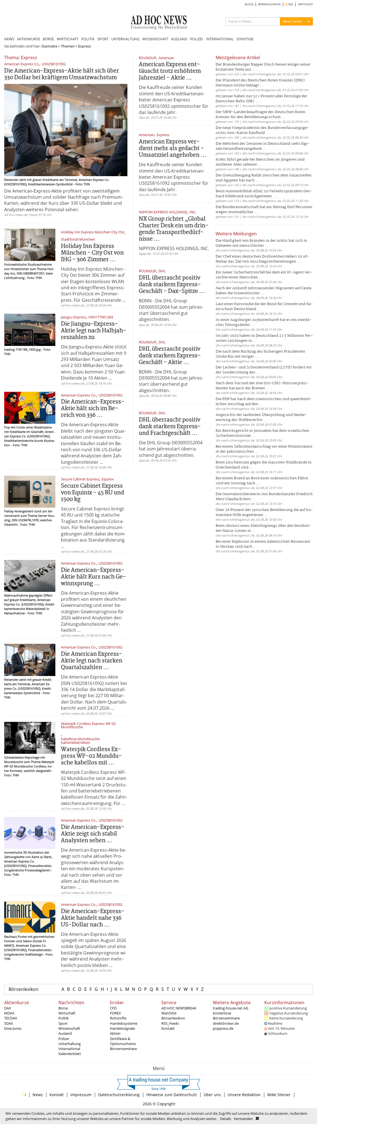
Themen (68, 46)
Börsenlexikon (23, 989)
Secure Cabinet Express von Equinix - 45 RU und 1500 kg (92, 493)
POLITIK (88, 38)
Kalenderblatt (69, 1053)
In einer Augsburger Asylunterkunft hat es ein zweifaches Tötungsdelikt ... (263, 322)
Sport (63, 1023)
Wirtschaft (66, 1013)
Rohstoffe (118, 1018)
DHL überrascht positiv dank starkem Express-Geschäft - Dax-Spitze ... (172, 284)
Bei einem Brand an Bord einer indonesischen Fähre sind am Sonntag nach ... (262, 480)
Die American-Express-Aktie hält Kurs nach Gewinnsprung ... (93, 577)
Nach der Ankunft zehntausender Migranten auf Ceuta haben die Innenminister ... (263, 290)
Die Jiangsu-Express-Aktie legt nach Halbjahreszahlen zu (93, 331)
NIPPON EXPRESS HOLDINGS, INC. (174, 248)
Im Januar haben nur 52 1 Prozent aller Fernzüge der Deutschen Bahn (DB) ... (261, 98)
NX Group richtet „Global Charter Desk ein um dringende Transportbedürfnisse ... (174, 229)
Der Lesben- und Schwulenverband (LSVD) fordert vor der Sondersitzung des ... (264, 370)
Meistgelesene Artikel (238, 57)
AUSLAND (179, 38)
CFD (113, 1008)
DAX (7, 1008)
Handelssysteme (123, 1023)
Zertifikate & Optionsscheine (123, 1041)
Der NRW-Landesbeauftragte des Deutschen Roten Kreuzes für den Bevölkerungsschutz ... (260, 114)
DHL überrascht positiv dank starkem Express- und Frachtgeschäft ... (170, 426)
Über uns (212, 1094)
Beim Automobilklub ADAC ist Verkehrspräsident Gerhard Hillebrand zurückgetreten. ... (264, 193)
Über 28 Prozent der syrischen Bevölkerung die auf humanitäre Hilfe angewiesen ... (264, 512)
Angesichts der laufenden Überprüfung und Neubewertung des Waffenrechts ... (261, 417)
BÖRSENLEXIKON (269, 4)
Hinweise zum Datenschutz (171, 1094)
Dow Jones (12, 1028)
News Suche (292, 21)
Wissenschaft (69, 1028)
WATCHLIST (305, 4)
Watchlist (169, 1013)
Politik (63, 1018)
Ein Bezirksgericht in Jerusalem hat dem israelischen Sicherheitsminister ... (262, 433)
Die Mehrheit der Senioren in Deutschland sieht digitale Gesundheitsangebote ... (263, 146)
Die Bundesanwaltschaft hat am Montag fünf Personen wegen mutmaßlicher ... (264, 209)
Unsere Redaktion (244, 1094)
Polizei (63, 1038)
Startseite (49, 46)
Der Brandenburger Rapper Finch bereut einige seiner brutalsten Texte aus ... (263, 67)
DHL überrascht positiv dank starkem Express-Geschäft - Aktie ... (170, 356)
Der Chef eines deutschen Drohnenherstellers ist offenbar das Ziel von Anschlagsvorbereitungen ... (262, 259)
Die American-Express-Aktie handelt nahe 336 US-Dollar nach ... (92, 918)
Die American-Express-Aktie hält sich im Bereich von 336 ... (92, 408)
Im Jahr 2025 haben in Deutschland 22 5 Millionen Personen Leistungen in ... (264, 338)
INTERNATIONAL (220, 38)
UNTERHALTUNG (125, 38)
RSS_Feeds (170, 1023)
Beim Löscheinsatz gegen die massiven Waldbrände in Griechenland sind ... (264, 465)
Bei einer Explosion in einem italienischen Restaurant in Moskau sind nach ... (263, 544)
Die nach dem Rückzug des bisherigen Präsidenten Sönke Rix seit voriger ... (260, 354)
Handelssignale (122, 1028)
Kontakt (168, 1028)
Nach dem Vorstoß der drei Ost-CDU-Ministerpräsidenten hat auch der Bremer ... (262, 385)
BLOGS (249, 4)
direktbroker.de (226, 1023)
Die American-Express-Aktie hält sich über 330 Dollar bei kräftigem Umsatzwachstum (61, 74)
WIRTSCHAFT (67, 38)
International (69, 1048)
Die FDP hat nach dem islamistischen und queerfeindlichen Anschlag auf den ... (264, 401)
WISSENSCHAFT (155, 38)
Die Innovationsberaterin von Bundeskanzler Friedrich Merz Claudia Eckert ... (264, 496)
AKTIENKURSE (28, 38)
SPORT (102, 38)
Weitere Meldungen (236, 234)
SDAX (8, 1023)
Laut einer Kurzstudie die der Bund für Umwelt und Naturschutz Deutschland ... (264, 306)
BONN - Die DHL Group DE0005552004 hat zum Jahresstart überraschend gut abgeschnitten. (171, 310)
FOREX (115, 1013)
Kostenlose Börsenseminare (226, 1016)
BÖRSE (48, 38)
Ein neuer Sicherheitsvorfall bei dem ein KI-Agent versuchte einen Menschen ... (264, 275)
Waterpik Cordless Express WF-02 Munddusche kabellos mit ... (91, 756)
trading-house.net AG (230, 1008)
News (38, 1094)
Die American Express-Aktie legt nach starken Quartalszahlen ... (91, 661)
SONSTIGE (244, 38)
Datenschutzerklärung (119, 1094)
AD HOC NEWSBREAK (178, 1008)
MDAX (9, 1013)
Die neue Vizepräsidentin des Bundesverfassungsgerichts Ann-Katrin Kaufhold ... (262, 130)
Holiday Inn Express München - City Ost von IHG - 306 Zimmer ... (92, 253)
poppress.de (223, 1028)
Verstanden (243, 1118)
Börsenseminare (123, 1048)
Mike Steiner (279, 1094)
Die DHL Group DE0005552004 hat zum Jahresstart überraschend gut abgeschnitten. (171, 449)
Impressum (81, 1094)
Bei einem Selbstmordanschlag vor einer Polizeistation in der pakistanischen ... (264, 449)
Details (225, 1118)
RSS (290, 4)
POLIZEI (196, 38)
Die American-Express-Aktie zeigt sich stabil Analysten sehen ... (92, 834)
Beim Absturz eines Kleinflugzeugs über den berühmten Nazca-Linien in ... (263, 528)
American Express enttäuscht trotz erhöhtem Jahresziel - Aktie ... (170, 71)
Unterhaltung (69, 1043)
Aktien (115, 1033)
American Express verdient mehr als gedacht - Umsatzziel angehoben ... (172, 148)
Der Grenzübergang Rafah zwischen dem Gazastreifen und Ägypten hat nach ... (264, 178)
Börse (63, 1008)
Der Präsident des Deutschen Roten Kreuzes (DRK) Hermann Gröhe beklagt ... (260, 83)
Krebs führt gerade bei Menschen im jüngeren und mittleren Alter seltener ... (260, 162)
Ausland (65, 1033)
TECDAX (10, 1018)
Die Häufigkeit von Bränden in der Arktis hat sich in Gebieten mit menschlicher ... (261, 243)
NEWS (9, 38)
